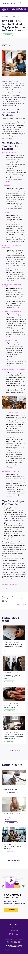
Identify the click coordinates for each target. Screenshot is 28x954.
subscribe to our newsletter (16, 576)
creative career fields (13, 259)
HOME (3, 8)
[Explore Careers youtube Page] (17, 935)
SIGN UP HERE (11, 910)
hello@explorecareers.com (14, 928)
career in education (13, 487)
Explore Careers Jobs (18, 563)
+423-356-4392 (14, 930)
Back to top (20, 605)
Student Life (7, 34)
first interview (13, 533)
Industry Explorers (11, 851)
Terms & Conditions (9, 951)
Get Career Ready (11, 792)
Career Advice (10, 8)
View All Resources (14, 750)
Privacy (16, 951)
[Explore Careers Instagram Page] (10, 935)
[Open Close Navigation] (25, 3)
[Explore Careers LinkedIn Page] (14, 935)
